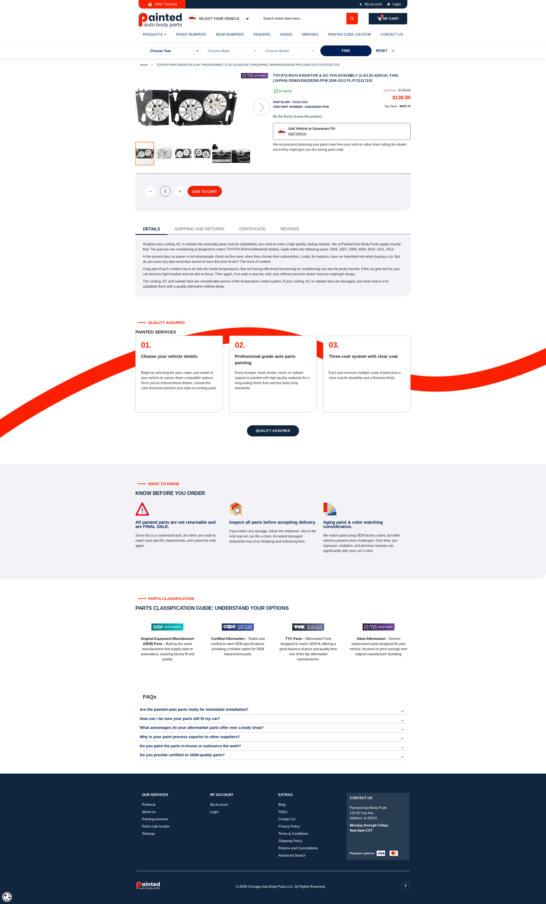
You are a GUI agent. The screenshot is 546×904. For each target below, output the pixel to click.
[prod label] (254, 75)
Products (148, 804)
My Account (219, 804)
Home (144, 64)
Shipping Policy (290, 841)
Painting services (155, 819)
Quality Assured (273, 431)
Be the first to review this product (297, 116)
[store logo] (160, 20)
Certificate (252, 229)
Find (346, 51)
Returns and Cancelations (298, 848)
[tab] (151, 229)
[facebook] (406, 886)
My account (373, 4)
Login (396, 4)
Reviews (289, 229)
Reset (382, 51)
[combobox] (309, 18)
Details (151, 229)
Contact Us (286, 819)
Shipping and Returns (199, 229)
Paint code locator (155, 826)
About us (148, 812)
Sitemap (148, 833)
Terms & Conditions (293, 833)
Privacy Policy (289, 826)
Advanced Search (291, 855)
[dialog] (7, 897)
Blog (281, 804)
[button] (143, 107)
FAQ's (283, 812)
